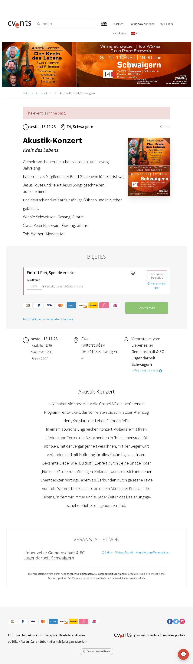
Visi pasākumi (124, 552)
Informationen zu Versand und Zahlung (48, 319)
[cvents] (19, 23)
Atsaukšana (29, 641)
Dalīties (166, 126)
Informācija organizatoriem (67, 641)
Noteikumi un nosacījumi (39, 635)
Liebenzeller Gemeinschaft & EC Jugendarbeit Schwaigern (54, 555)
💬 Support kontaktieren (96, 651)
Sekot (108, 552)
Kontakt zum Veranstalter (153, 552)
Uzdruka (14, 635)
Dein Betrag (33, 280)
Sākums (28, 93)
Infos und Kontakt (145, 371)
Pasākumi (46, 93)
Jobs (42, 641)
